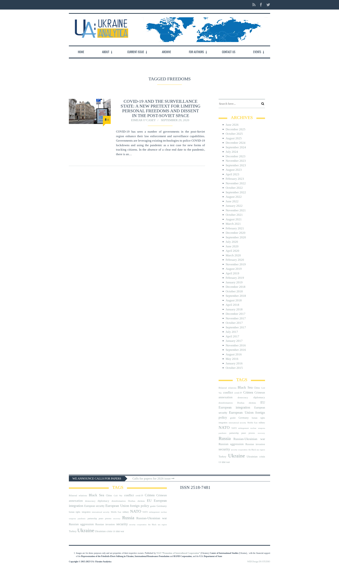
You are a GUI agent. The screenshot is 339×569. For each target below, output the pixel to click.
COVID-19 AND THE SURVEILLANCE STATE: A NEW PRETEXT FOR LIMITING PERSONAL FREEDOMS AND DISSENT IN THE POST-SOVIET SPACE (160, 108)
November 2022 (236, 183)
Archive (166, 52)
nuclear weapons (257, 428)
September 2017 (236, 327)
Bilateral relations (227, 387)
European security (94, 505)
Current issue (135, 52)
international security (237, 423)
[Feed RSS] (254, 5)
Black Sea (245, 387)
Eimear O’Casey (143, 120)
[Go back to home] (100, 27)
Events (257, 52)
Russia (225, 438)
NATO (224, 427)
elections (252, 403)
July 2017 (232, 331)
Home (81, 52)
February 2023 (235, 178)
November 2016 (236, 345)
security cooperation (239, 450)
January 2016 (234, 363)
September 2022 (236, 192)
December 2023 (235, 156)
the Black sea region (256, 450)
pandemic (223, 433)
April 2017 (232, 336)
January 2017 (234, 340)
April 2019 (232, 273)
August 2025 (234, 138)
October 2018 (234, 291)
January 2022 (234, 205)
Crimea (248, 392)
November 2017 (236, 318)
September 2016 (236, 349)
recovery (261, 433)
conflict (228, 392)
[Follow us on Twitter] (267, 5)
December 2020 (235, 232)
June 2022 (232, 201)
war (228, 462)
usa (223, 462)
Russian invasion (255, 444)
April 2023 (232, 174)
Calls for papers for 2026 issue (151, 478)
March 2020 (233, 255)
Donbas (240, 402)
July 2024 (232, 151)
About (105, 52)
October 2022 (234, 187)
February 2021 (235, 228)
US (220, 462)
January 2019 (234, 282)
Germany (244, 417)
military (262, 423)
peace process (248, 433)
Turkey (222, 456)
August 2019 (234, 268)
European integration (234, 407)
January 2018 (234, 309)
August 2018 (234, 300)
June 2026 (232, 124)
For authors (196, 52)
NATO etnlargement (240, 428)
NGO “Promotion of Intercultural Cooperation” (178, 553)
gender (233, 418)
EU (262, 402)
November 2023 (236, 160)
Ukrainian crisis (256, 456)
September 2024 (236, 147)
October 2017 (234, 322)
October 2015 (234, 368)
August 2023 (234, 169)
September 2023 (236, 165)
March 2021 (233, 223)
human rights (258, 418)
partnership (234, 433)
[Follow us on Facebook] (261, 5)
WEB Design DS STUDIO (258, 561)
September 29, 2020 (175, 120)
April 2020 (232, 250)
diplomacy (259, 397)
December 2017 (235, 313)
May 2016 (232, 359)
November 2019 (236, 264)
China (257, 387)
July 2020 (232, 241)
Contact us (228, 52)
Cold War (118, 496)
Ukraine (236, 455)
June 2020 (232, 246)
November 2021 (236, 210)
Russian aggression (231, 444)
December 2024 (235, 142)
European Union (241, 412)
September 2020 (236, 237)
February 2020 (235, 259)
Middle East (252, 423)
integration (223, 423)
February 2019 (235, 277)
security (224, 449)
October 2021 (234, 214)
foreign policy (139, 506)
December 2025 (235, 129)
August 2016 (234, 354)
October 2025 (234, 133)
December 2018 (235, 286)
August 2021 (234, 219)
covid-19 (238, 393)
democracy (243, 397)
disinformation (226, 402)
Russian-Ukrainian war (249, 439)
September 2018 (236, 295)
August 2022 (234, 196)
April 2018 (232, 304)
